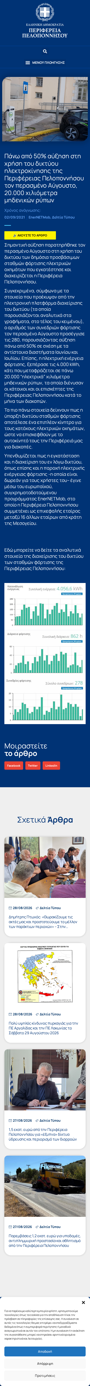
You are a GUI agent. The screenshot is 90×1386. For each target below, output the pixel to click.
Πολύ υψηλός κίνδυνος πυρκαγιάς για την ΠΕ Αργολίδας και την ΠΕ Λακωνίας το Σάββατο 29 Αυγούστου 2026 (43, 1028)
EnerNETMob (39, 217)
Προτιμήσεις (45, 1375)
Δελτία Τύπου (63, 217)
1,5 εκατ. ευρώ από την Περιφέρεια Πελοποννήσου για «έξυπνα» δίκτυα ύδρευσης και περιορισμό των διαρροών (43, 1134)
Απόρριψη (45, 1363)
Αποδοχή (45, 1351)
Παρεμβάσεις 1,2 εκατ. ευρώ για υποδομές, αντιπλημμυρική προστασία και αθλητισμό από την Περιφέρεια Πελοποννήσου (45, 1240)
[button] (83, 1302)
